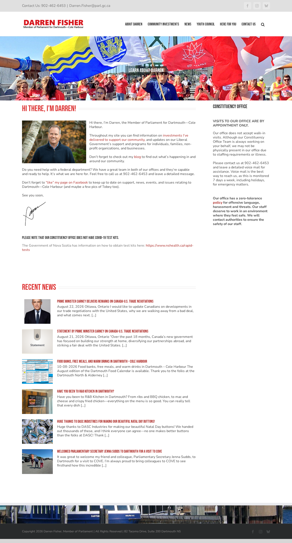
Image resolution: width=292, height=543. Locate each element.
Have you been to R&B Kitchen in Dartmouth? (85, 391)
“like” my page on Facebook (67, 182)
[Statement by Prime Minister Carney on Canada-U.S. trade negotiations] (37, 341)
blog (137, 157)
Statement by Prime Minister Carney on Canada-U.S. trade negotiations (102, 331)
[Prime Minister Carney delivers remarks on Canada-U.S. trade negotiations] (37, 311)
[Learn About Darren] (146, 68)
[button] (263, 24)
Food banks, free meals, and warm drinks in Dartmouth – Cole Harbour (102, 361)
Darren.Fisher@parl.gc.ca (89, 5)
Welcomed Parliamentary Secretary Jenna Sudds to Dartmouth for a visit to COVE (109, 451)
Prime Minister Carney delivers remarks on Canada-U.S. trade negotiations (105, 301)
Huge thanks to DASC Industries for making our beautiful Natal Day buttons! (106, 421)
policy (217, 202)
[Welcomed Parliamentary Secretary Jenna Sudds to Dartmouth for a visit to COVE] (37, 461)
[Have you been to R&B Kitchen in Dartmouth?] (37, 401)
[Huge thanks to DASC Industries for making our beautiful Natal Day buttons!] (37, 431)
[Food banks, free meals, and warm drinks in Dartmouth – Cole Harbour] (37, 371)
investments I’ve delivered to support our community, (138, 137)
